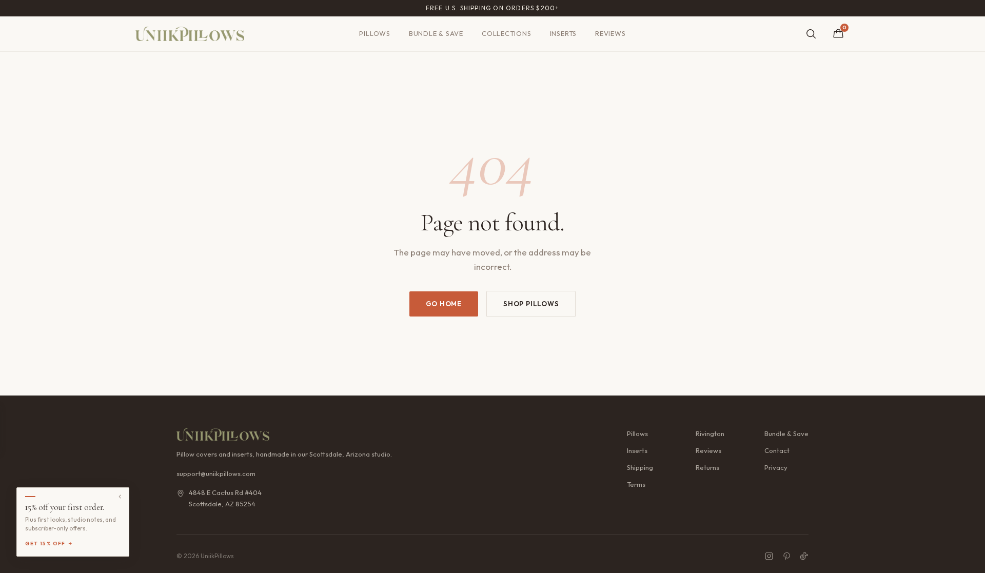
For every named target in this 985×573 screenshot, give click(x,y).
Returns (707, 467)
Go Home (444, 304)
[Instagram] (769, 556)
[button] (72, 522)
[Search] (811, 33)
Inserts (563, 33)
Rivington (710, 433)
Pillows (374, 33)
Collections (506, 33)
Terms (636, 484)
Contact (777, 450)
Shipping (640, 467)
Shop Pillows (531, 304)
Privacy (775, 467)
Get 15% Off (45, 543)
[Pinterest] (786, 556)
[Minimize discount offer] (120, 496)
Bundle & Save (436, 33)
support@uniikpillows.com (215, 473)
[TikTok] (804, 556)
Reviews (610, 33)
